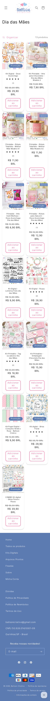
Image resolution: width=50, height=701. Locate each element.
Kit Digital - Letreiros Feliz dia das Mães (13, 291)
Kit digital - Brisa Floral (37, 427)
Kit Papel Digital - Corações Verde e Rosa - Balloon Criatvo (13, 429)
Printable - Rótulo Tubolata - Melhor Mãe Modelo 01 (13, 146)
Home (9, 539)
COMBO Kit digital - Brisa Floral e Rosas (13, 499)
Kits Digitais (12, 553)
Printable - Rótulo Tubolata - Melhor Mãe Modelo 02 (37, 146)
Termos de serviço (37, 691)
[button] (6, 8)
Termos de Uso (13, 611)
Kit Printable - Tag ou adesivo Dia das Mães (13, 356)
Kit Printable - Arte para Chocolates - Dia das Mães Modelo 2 (37, 77)
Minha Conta (12, 579)
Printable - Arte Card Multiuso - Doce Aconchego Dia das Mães (13, 217)
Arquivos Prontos (14, 559)
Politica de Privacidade (17, 598)
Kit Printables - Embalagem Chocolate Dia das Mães (37, 357)
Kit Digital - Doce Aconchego (13, 75)
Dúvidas (10, 591)
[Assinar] (41, 651)
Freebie (9, 566)
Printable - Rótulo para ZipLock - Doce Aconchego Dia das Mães (36, 217)
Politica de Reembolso (17, 604)
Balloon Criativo (18, 686)
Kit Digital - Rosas (37, 289)
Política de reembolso (37, 686)
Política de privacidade (17, 691)
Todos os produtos (15, 546)
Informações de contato (26, 695)
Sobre (9, 572)
